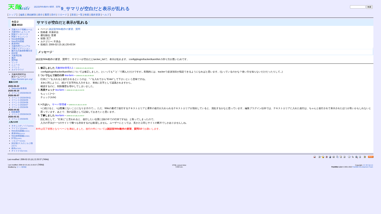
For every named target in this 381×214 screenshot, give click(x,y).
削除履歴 (15, 112)
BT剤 (16, 138)
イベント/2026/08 (19, 102)
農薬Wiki (15, 43)
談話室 (37, 7)
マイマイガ (19, 128)
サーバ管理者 (21, 167)
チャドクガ (19, 151)
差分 (40, 14)
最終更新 (95, 14)
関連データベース (19, 34)
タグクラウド (17, 69)
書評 (13, 58)
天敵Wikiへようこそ (20, 32)
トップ (12, 14)
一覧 (80, 14)
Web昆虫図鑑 (17, 41)
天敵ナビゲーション (20, 48)
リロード (62, 14)
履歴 (46, 14)
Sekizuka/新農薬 (19, 88)
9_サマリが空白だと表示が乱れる (95, 8)
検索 (86, 14)
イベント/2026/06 (19, 107)
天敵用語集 (16, 55)
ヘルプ (105, 14)
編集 (22, 14)
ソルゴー (18, 141)
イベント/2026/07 (19, 105)
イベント (15, 67)
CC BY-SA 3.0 (368, 165)
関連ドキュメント (19, 36)
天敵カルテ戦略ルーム (21, 29)
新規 (73, 14)
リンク (14, 62)
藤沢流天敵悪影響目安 (21, 50)
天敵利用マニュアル (20, 46)
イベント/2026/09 (19, 100)
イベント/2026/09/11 (21, 97)
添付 (53, 14)
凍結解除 (31, 14)
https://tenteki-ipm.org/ (22, 79)
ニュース (15, 65)
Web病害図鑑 (17, 39)
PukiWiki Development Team (362, 167)
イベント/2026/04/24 (21, 114)
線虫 (16, 148)
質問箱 (14, 60)
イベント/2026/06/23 (21, 93)
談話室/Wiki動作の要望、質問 (64, 29)
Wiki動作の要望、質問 (50, 7)
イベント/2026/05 (19, 119)
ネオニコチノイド (22, 126)
